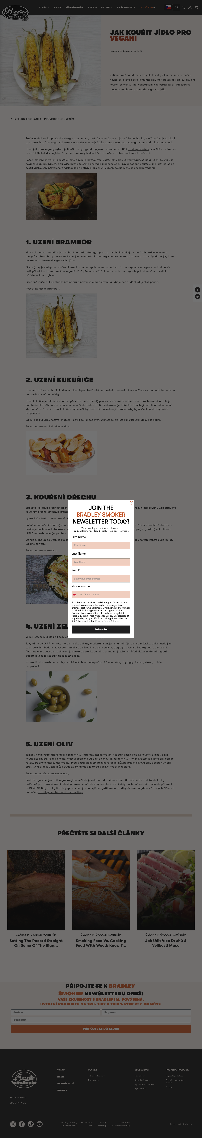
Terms (116, 621)
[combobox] (77, 594)
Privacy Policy (102, 621)
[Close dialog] (131, 502)
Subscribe (101, 629)
